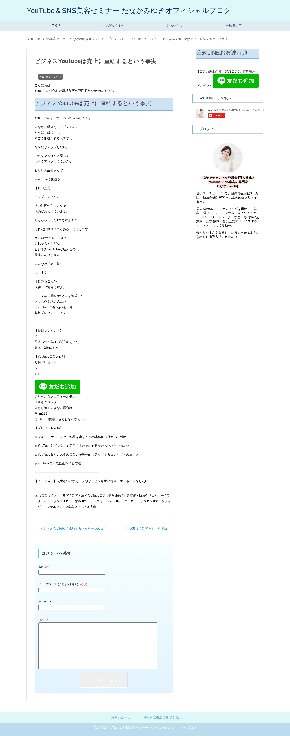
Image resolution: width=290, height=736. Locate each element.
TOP (75, 39)
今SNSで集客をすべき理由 (148, 528)
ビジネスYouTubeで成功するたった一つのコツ (73, 528)
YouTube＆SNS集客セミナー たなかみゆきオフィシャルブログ (129, 11)
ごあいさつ (174, 25)
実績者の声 (234, 25)
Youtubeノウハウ (50, 76)
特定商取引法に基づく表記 (162, 717)
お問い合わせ (115, 25)
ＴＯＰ (56, 25)
